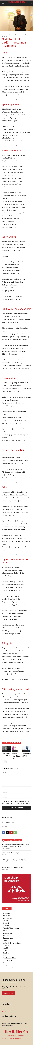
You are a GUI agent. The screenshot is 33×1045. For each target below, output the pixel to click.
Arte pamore (5, 869)
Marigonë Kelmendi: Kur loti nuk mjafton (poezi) (16, 756)
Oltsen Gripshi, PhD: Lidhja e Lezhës (12, 867)
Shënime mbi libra (6, 848)
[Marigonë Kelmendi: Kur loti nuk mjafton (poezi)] (16, 749)
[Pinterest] (11, 832)
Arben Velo (9, 817)
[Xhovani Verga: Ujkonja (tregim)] (26, 749)
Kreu (3, 34)
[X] (7, 832)
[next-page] (5, 762)
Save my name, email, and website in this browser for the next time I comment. (16, 802)
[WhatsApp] (15, 832)
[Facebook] (3, 832)
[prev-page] (3, 762)
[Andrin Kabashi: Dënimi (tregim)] (6, 749)
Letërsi (6, 34)
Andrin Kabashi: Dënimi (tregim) (6, 754)
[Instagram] (5, 1012)
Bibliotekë (11, 34)
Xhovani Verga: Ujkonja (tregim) (26, 755)
